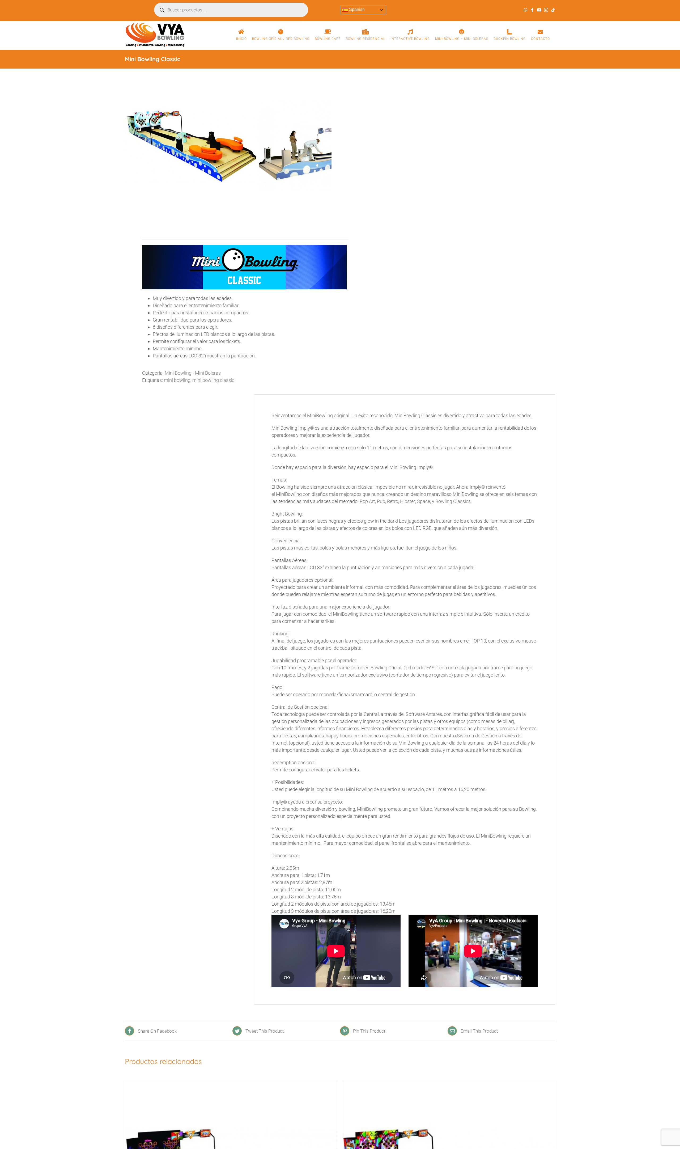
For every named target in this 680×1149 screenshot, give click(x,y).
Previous (129, 145)
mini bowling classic (213, 380)
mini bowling (177, 380)
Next (327, 145)
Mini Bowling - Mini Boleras (193, 373)
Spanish (356, 9)
